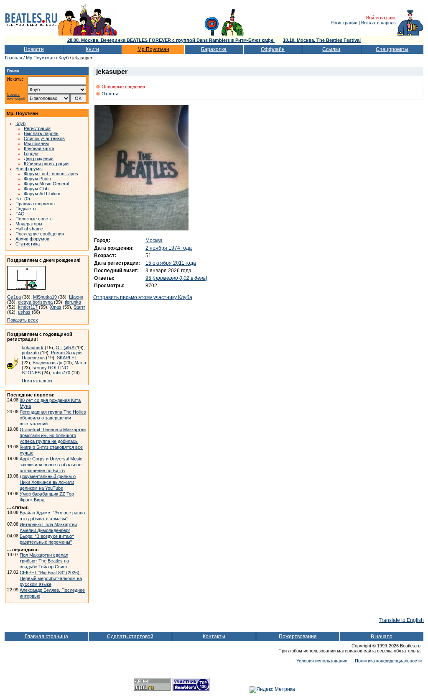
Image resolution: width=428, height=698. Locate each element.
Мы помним (36, 143)
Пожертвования (298, 636)
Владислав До (47, 362)
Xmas (55, 306)
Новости (34, 49)
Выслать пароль (378, 22)
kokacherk (32, 347)
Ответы (110, 93)
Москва (154, 240)
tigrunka (73, 301)
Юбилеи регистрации (46, 163)
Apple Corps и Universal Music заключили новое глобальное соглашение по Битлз (51, 464)
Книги (92, 49)
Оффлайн (273, 49)
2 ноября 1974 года (168, 248)
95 (176, 278)
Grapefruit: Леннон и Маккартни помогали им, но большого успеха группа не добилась (53, 435)
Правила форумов (35, 203)
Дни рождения (39, 158)
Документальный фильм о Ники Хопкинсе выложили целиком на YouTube (48, 482)
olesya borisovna (35, 301)
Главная (13, 57)
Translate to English (401, 620)
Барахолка (214, 49)
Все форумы (29, 168)
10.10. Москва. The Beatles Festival (322, 40)
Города (31, 153)
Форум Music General (46, 183)
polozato (30, 352)
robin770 (61, 372)
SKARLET (67, 357)
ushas (24, 311)
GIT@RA (65, 347)
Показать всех (22, 319)
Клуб (64, 57)
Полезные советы (34, 218)
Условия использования (321, 660)
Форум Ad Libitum (42, 193)
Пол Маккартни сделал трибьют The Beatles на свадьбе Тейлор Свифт (44, 560)
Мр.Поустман (153, 49)
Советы (13, 95)
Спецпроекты (392, 49)
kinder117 (28, 306)
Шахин (76, 296)
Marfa (80, 362)
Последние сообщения (39, 233)
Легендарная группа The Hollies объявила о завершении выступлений (53, 417)
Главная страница (46, 636)
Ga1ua (14, 296)
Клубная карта (39, 148)
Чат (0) (22, 198)
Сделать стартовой (130, 636)
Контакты (214, 636)
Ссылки (331, 49)
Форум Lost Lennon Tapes (51, 173)
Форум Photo (37, 178)
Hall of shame (29, 228)
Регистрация (344, 22)
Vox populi (16, 99)
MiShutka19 (45, 296)
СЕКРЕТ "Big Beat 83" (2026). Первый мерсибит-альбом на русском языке (51, 578)
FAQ (20, 213)
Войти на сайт (381, 17)
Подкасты (25, 208)
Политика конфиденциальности (388, 660)
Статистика (27, 243)
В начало (381, 636)
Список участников (44, 138)
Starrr (79, 306)
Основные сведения (123, 86)
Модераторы (28, 223)
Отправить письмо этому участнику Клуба (142, 297)
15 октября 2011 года (170, 263)
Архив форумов (32, 238)
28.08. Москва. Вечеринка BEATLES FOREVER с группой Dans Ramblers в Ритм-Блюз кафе (171, 40)
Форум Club (36, 188)
